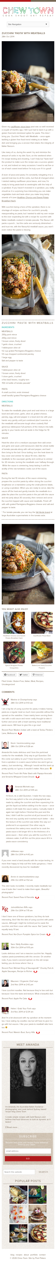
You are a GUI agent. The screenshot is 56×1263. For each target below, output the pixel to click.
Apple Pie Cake (20, 998)
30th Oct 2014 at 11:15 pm (22, 947)
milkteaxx (15, 851)
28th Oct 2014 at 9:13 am (22, 703)
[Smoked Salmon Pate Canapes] (18, 1233)
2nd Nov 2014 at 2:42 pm (22, 984)
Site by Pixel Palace (37, 1258)
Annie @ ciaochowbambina (22, 877)
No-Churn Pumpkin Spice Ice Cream (29, 934)
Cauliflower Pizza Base (42, 636)
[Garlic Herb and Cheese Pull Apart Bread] (18, 1194)
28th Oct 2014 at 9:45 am (26, 790)
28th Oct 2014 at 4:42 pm (22, 854)
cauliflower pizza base (20, 126)
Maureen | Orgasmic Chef (22, 981)
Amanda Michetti (22, 786)
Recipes (39, 681)
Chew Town (22, 1258)
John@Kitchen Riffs (19, 907)
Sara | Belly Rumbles (20, 944)
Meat (33, 681)
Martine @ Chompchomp (21, 699)
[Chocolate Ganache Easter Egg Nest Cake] (38, 1214)
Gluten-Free (18, 681)
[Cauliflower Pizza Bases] (38, 1233)
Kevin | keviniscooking (20, 743)
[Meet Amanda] (28, 1077)
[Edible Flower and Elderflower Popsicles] (18, 1214)
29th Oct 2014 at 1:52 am (22, 880)
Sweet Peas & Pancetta (24, 897)
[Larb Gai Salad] (38, 1194)
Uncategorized (8, 684)
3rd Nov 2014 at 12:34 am (22, 1012)
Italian (27, 681)
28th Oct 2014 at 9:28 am (22, 746)
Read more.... (12, 1127)
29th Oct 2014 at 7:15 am (22, 910)
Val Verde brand (43, 512)
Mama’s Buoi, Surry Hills (24, 1032)
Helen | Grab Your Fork (21, 1008)
